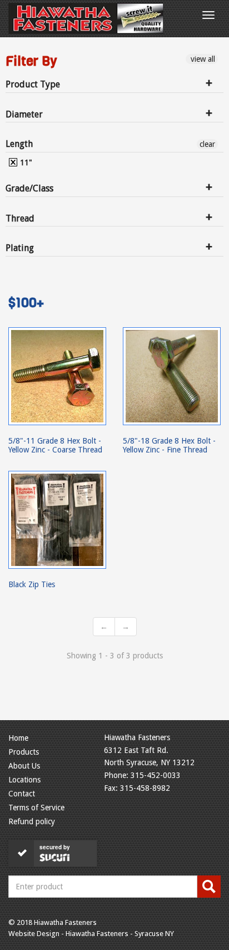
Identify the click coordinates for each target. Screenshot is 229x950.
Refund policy (31, 821)
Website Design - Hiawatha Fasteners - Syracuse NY (91, 933)
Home (18, 738)
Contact (21, 793)
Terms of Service (36, 807)
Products (23, 751)
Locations (24, 779)
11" (25, 162)
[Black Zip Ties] (57, 520)
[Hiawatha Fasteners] (85, 18)
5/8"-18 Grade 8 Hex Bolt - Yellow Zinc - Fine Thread (169, 445)
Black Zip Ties (31, 584)
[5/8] (57, 376)
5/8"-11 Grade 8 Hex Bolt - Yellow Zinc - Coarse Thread (55, 445)
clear (207, 144)
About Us (24, 765)
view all (201, 59)
